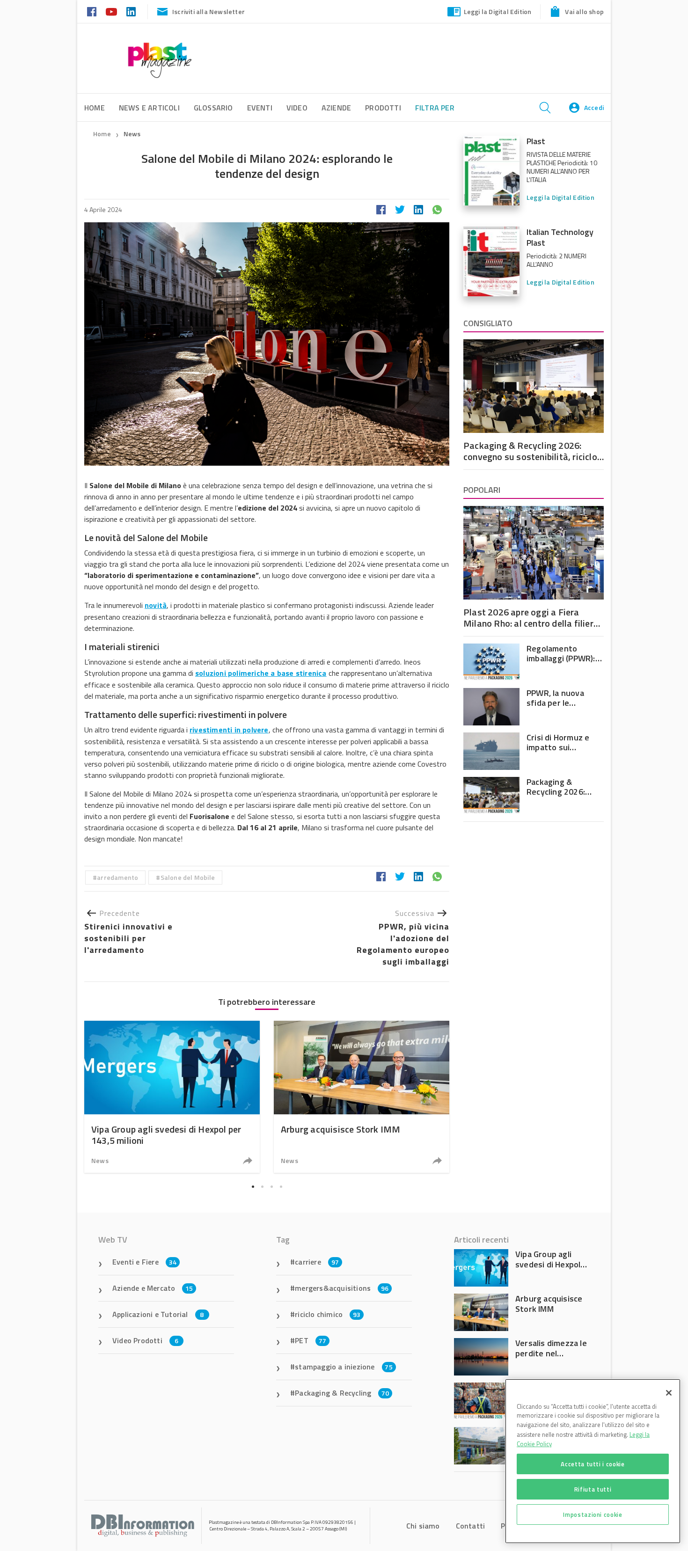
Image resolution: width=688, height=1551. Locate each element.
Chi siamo (423, 1525)
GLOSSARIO (213, 107)
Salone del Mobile (188, 877)
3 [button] (271, 1186)
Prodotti (383, 107)
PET (310, 1340)
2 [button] (262, 1186)
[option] (172, 1097)
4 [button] (280, 1186)
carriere (317, 1261)
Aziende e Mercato (152, 1288)
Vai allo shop (584, 11)
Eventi (259, 107)
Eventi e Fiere (144, 1261)
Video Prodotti (145, 1340)
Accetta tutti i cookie (592, 1464)
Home (102, 134)
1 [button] (252, 1186)
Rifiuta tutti (593, 1489)
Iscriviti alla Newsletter (208, 11)
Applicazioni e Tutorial (158, 1314)
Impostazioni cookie (592, 1514)
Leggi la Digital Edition (498, 11)
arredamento (117, 877)
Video (296, 107)
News (132, 134)
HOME (94, 107)
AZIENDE (336, 107)
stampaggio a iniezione (344, 1366)
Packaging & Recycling (342, 1392)
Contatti (470, 1525)
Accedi (594, 107)
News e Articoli (149, 107)
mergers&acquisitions (341, 1288)
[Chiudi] (669, 1393)
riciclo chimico (327, 1314)
